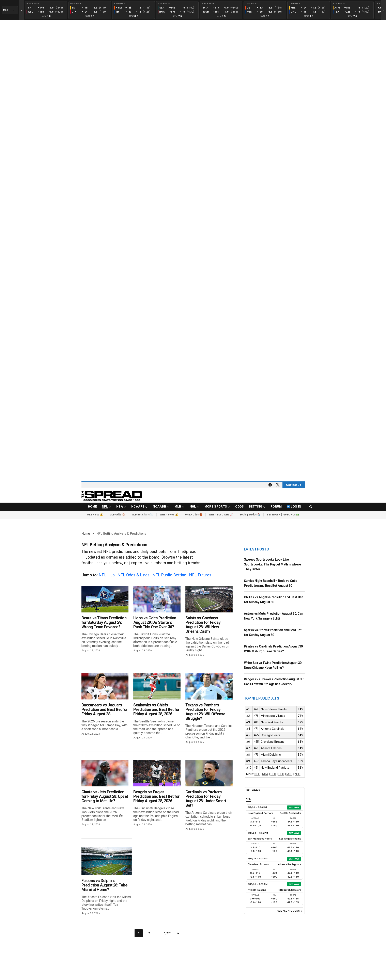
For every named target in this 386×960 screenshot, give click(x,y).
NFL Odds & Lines (134, 575)
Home (85, 533)
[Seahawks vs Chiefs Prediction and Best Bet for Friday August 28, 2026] (157, 686)
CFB (273, 774)
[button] (311, 507)
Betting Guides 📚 (250, 514)
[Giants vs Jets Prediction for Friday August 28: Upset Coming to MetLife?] (105, 773)
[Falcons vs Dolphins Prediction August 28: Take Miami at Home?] (106, 861)
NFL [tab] (248, 798)
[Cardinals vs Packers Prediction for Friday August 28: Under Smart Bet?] (209, 773)
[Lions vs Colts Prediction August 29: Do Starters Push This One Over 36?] (157, 599)
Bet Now (294, 807)
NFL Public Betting (169, 575)
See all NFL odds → (290, 910)
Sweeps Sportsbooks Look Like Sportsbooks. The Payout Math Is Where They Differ (272, 564)
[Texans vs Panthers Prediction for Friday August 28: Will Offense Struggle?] (209, 686)
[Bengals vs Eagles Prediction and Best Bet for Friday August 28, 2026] (157, 773)
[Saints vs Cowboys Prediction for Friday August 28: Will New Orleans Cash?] (209, 599)
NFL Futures (200, 575)
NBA (265, 774)
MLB (289, 774)
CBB (281, 774)
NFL (257, 774)
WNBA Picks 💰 (169, 514)
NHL (297, 774)
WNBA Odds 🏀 (193, 514)
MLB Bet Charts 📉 (142, 514)
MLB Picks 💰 (95, 514)
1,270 (167, 933)
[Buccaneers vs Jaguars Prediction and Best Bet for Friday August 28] (105, 686)
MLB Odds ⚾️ (117, 514)
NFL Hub (107, 575)
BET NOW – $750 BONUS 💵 (283, 514)
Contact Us (293, 484)
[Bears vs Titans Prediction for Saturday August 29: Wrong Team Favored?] (105, 599)
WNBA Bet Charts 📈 (221, 514)
